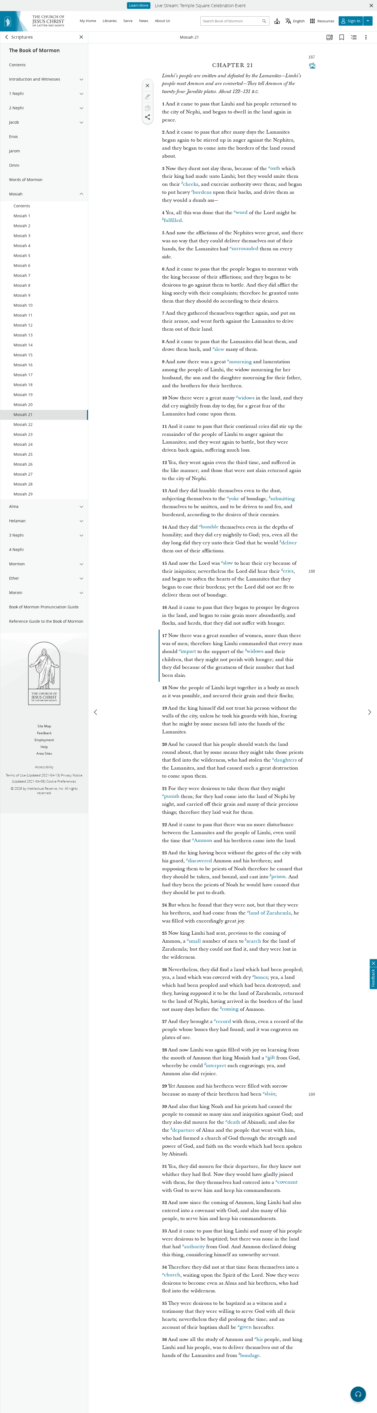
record (223, 1021)
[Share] (147, 117)
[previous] (96, 712)
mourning (240, 361)
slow (228, 563)
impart (188, 651)
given (246, 1327)
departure (183, 1130)
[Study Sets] (329, 37)
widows (246, 397)
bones (260, 977)
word (242, 212)
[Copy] (147, 108)
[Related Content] (353, 37)
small (195, 941)
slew (219, 349)
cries (288, 571)
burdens (202, 192)
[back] (6, 37)
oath (275, 168)
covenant (287, 1182)
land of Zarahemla (270, 913)
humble (210, 527)
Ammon (203, 840)
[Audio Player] (358, 1394)
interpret (216, 1065)
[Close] (147, 85)
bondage (250, 1355)
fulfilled (173, 220)
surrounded (245, 248)
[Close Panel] (81, 37)
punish (171, 796)
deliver (289, 542)
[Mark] (147, 96)
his (259, 1339)
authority (194, 1246)
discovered (200, 860)
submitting (282, 498)
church (172, 1275)
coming (230, 1009)
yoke (234, 498)
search (253, 941)
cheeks (190, 184)
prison (278, 876)
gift (271, 1057)
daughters (285, 760)
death (233, 1122)
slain (270, 1094)
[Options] (365, 37)
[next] (369, 712)
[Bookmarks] (341, 37)
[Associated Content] (312, 65)
